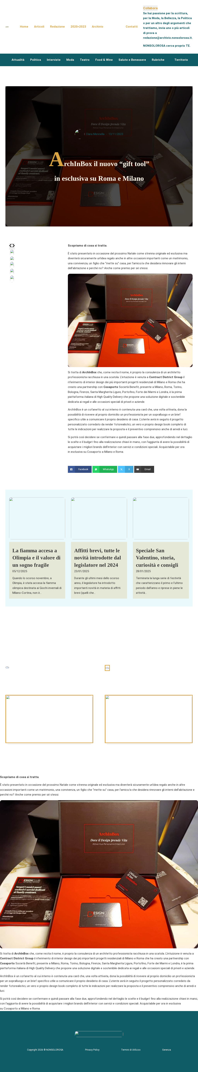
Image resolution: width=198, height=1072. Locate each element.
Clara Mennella (95, 134)
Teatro (85, 60)
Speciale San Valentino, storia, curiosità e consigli (157, 558)
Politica (35, 60)
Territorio (181, 60)
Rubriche (158, 60)
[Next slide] (13, 246)
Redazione (57, 26)
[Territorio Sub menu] (191, 59)
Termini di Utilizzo (130, 1049)
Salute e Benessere (132, 60)
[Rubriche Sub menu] (167, 59)
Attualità (18, 60)
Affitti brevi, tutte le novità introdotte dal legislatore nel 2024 (97, 558)
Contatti (132, 26)
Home (24, 26)
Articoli (39, 26)
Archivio (97, 26)
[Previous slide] (10, 246)
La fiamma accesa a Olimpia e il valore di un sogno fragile (36, 558)
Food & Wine (104, 60)
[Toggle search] (114, 27)
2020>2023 (78, 26)
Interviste (54, 60)
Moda (70, 60)
